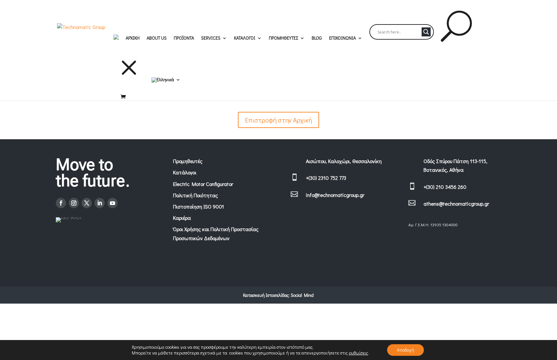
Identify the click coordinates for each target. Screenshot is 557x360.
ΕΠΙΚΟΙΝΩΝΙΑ (342, 38)
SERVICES (210, 38)
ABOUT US (157, 38)
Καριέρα (182, 217)
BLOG (317, 38)
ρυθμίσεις (358, 353)
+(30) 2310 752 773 (326, 177)
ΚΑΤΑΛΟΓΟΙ (244, 38)
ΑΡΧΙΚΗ (133, 38)
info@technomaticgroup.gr (335, 194)
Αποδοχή (405, 350)
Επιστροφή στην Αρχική (278, 120)
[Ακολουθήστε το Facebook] (61, 203)
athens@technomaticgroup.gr (456, 203)
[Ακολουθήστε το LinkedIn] (99, 203)
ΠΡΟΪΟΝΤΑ (184, 38)
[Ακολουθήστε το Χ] (87, 203)
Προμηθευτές (187, 161)
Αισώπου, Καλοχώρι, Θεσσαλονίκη (344, 161)
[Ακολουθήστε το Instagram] (74, 203)
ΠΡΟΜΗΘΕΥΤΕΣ (283, 38)
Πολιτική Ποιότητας (195, 195)
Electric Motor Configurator (203, 183)
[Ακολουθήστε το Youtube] (112, 203)
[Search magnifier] (426, 31)
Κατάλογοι (184, 172)
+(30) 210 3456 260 (445, 186)
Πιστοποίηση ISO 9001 (198, 206)
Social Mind (302, 295)
